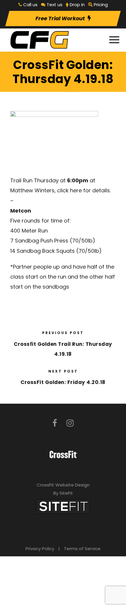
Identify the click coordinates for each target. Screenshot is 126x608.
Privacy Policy (39, 548)
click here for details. (84, 190)
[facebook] (54, 423)
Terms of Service (82, 548)
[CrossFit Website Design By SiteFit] (63, 506)
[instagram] (70, 423)
